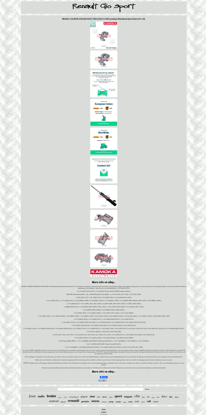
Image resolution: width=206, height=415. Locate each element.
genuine (85, 401)
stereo (95, 401)
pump (111, 402)
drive (143, 397)
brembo (118, 402)
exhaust (104, 402)
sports (153, 397)
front (32, 396)
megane (128, 396)
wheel (65, 397)
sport (118, 396)
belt (98, 397)
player (84, 396)
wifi (149, 401)
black (158, 397)
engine (59, 397)
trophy (155, 401)
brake (51, 396)
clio (137, 396)
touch (143, 402)
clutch (130, 402)
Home (104, 409)
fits (148, 397)
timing (124, 402)
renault (73, 401)
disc (171, 397)
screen (110, 397)
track (176, 397)
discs (164, 396)
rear (92, 396)
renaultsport (74, 397)
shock (104, 397)
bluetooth (63, 402)
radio (41, 396)
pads (137, 401)
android (54, 401)
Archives (103, 412)
